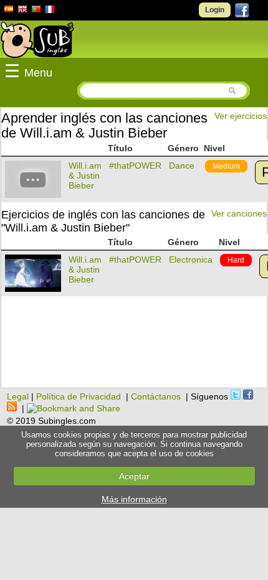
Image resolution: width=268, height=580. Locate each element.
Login (214, 10)
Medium (226, 166)
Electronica (191, 259)
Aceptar (134, 476)
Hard (235, 260)
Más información (134, 499)
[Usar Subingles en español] (9, 11)
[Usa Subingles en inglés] (22, 11)
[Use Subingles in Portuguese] (36, 11)
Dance (181, 166)
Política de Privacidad (78, 396)
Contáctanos (156, 396)
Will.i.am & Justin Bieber (85, 175)
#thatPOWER (135, 166)
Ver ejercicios (240, 116)
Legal (18, 396)
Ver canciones (239, 213)
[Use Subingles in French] (50, 11)
